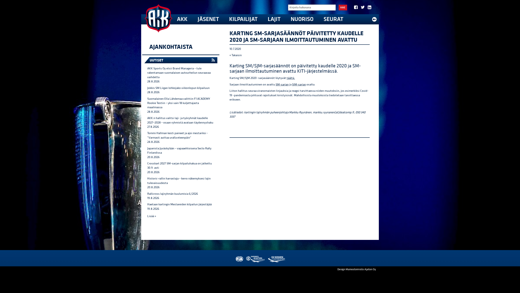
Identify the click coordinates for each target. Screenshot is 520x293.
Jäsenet (208, 19)
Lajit (274, 19)
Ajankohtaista (171, 47)
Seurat (333, 19)
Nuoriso (302, 19)
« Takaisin (236, 55)
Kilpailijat (243, 19)
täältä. (291, 78)
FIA (239, 259)
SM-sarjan (282, 84)
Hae (343, 7)
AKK (182, 19)
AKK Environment (256, 259)
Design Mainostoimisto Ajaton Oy (356, 269)
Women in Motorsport (276, 259)
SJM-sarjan (299, 84)
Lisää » (151, 216)
